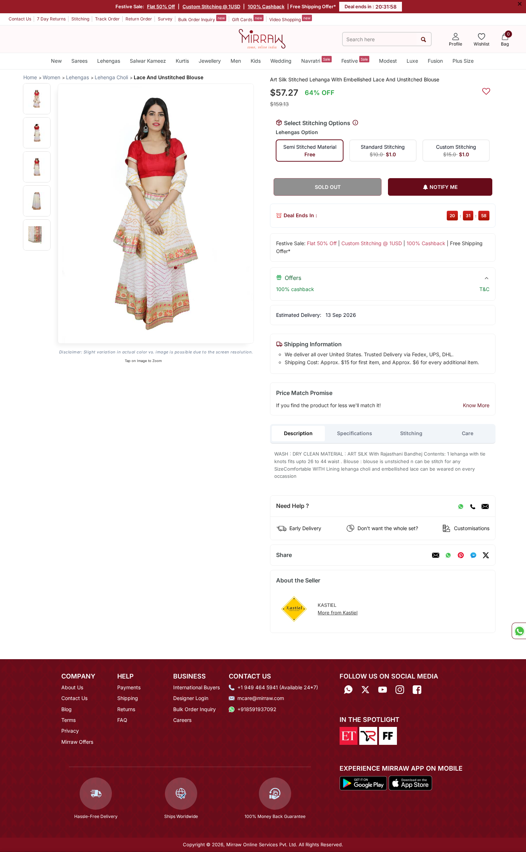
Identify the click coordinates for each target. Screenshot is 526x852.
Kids (256, 61)
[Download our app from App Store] (410, 782)
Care (467, 433)
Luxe (412, 61)
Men (236, 61)
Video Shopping (290, 19)
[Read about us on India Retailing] (368, 735)
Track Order (107, 19)
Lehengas (108, 61)
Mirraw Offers (77, 742)
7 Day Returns (51, 19)
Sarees (79, 61)
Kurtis (182, 61)
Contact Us (20, 19)
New (56, 61)
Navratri (315, 60)
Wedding (281, 61)
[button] (36, 99)
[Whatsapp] (348, 690)
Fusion (435, 61)
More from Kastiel (337, 612)
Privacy (70, 731)
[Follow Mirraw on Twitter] (365, 690)
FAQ (122, 720)
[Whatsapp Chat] (519, 631)
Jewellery (210, 61)
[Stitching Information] (355, 123)
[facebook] (473, 555)
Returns (126, 709)
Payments (129, 687)
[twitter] (485, 555)
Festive (354, 60)
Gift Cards (247, 19)
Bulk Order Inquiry (201, 19)
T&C (484, 289)
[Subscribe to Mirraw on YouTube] (382, 690)
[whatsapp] (448, 555)
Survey (165, 19)
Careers (182, 720)
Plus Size (463, 61)
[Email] (485, 506)
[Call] (472, 506)
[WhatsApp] (460, 506)
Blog (66, 709)
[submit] (423, 39)
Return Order (138, 19)
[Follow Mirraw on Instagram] (400, 690)
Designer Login (190, 698)
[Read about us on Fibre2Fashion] (388, 735)
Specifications (354, 433)
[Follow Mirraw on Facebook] (417, 690)
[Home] (262, 38)
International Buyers (196, 687)
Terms (68, 720)
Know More (476, 405)
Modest (388, 61)
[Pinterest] (460, 555)
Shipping (127, 698)
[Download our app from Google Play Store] (363, 782)
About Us (72, 687)
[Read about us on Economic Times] (348, 735)
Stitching (80, 19)
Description (298, 433)
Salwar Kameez (148, 61)
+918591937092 (256, 709)
